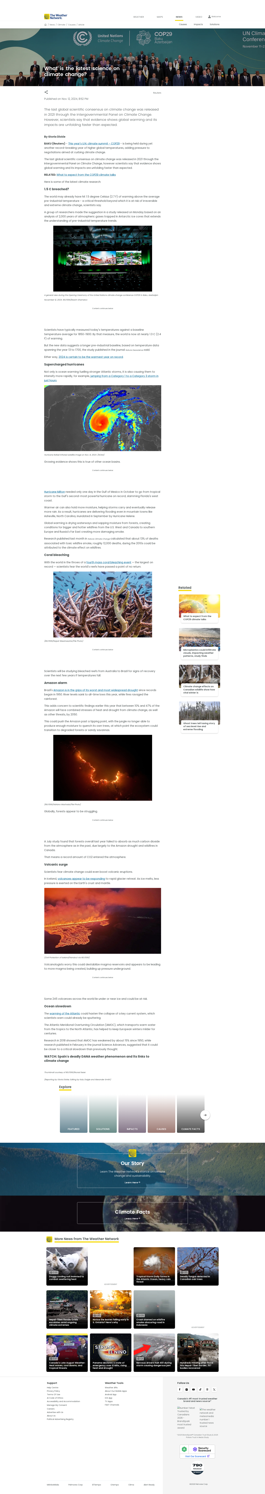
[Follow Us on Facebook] (179, 1389)
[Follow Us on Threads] (207, 1389)
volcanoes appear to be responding (81, 879)
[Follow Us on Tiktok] (200, 1389)
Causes (72, 24)
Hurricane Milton (54, 492)
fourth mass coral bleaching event (108, 562)
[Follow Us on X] (214, 1389)
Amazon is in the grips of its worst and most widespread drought (95, 690)
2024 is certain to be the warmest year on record (91, 357)
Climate (61, 24)
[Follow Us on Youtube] (193, 1389)
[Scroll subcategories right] (205, 1115)
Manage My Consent (57, 1405)
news (52, 24)
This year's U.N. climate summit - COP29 (94, 143)
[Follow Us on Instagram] (186, 1389)
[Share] (46, 92)
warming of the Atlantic (65, 1013)
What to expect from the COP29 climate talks (86, 175)
